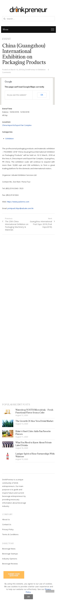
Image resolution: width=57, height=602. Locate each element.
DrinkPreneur (30, 69)
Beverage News (8, 548)
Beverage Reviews (10, 563)
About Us (6, 519)
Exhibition (42, 69)
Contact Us (6, 524)
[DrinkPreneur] (28, 10)
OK (42, 95)
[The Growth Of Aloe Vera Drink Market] (7, 423)
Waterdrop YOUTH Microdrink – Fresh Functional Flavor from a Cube (34, 411)
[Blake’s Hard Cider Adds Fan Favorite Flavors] (7, 433)
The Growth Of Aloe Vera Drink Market (34, 421)
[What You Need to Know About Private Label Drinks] (7, 444)
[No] (50, 591)
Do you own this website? (16, 95)
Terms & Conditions (10, 534)
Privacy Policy (8, 529)
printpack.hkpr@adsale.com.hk (20, 208)
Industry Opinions (9, 558)
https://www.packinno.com (18, 201)
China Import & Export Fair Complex (17, 125)
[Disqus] (28, 277)
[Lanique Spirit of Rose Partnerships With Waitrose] (7, 456)
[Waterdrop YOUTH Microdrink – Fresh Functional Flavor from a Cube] (7, 411)
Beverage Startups (10, 553)
